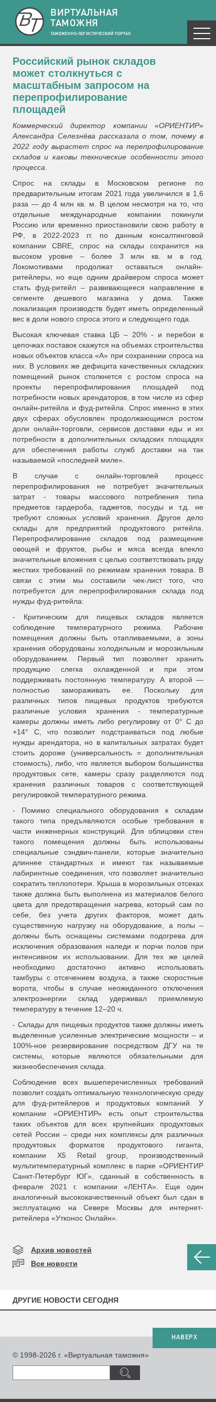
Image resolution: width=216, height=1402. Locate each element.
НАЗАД (201, 1257)
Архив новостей (61, 1250)
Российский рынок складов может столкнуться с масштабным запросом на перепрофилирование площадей (84, 85)
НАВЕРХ (184, 1338)
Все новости (54, 1263)
